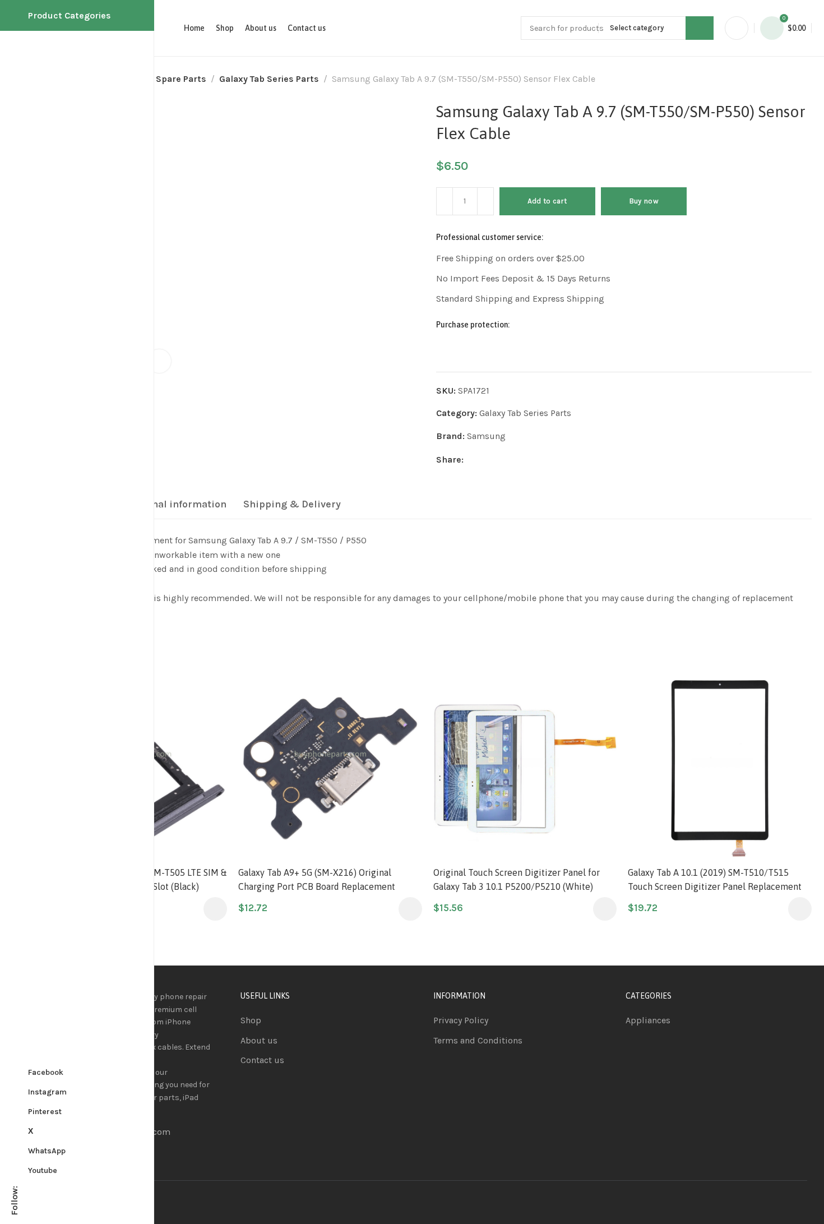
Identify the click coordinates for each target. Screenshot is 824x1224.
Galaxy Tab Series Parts (269, 78)
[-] (444, 201)
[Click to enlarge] (159, 361)
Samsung (486, 436)
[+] (485, 201)
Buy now (644, 201)
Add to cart (547, 201)
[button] (215, 909)
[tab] (172, 504)
